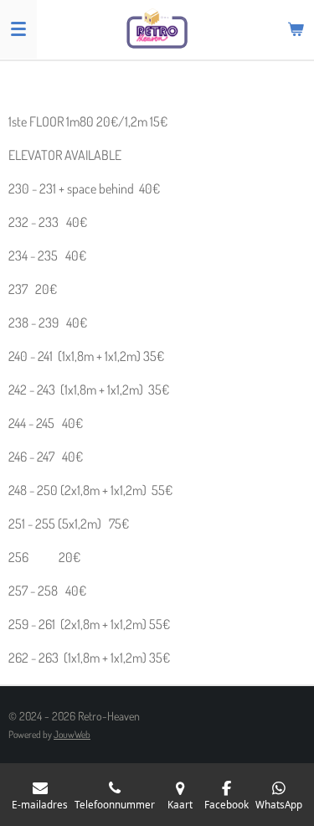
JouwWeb (72, 734)
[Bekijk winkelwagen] (295, 29)
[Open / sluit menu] (18, 29)
